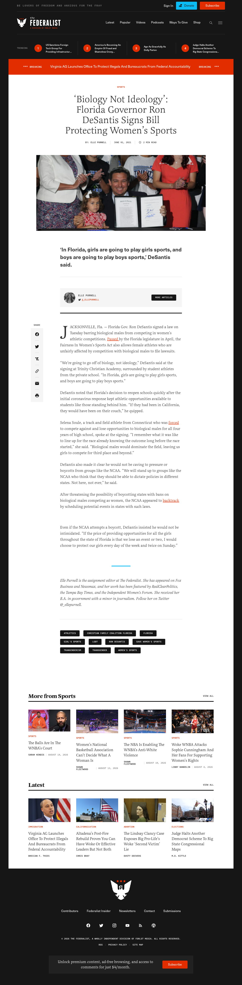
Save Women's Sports (148, 641)
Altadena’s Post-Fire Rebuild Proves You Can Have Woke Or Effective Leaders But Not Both (95, 841)
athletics (70, 633)
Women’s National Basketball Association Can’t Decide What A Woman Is (94, 752)
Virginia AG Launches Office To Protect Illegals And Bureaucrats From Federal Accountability (48, 841)
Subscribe (212, 5)
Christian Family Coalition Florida (109, 633)
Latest (36, 785)
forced (173, 422)
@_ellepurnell (90, 300)
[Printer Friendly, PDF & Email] (37, 396)
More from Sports (51, 696)
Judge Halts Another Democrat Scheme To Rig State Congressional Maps (192, 841)
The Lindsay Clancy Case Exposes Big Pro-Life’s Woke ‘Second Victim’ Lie (144, 841)
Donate (189, 5)
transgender (99, 650)
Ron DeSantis (117, 641)
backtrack (171, 500)
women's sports (127, 650)
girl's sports (72, 641)
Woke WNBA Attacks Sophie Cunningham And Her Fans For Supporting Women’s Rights (193, 752)
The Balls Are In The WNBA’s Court (44, 746)
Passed (113, 339)
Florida (148, 633)
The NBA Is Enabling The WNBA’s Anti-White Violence (144, 750)
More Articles (163, 297)
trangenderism (72, 650)
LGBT (95, 641)
